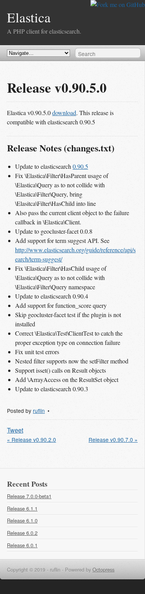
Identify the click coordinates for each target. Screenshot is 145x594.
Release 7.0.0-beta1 (29, 496)
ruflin (39, 410)
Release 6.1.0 (22, 520)
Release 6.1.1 (22, 508)
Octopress (103, 569)
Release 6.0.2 (22, 532)
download (64, 113)
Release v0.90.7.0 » (113, 439)
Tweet (15, 430)
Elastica (29, 17)
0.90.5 (80, 166)
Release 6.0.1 (22, 545)
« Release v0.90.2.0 (31, 439)
